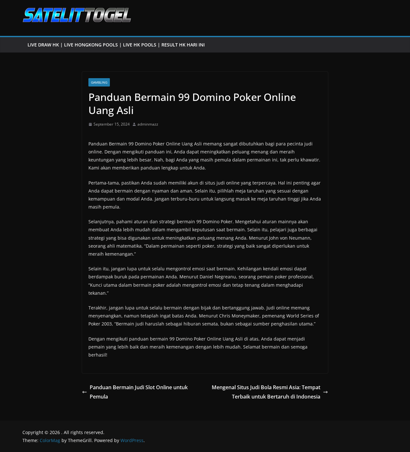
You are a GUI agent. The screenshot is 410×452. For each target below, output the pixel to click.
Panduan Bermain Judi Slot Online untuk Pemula (139, 392)
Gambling (99, 82)
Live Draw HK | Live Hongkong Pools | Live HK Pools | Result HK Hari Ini (116, 45)
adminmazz (147, 124)
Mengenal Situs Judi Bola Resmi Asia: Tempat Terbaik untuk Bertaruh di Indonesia (266, 392)
